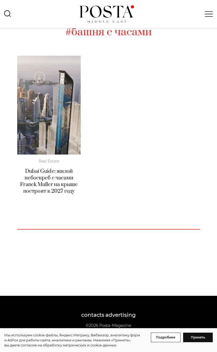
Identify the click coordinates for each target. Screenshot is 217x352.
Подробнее (165, 337)
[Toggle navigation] (207, 14)
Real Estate (49, 161)
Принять (198, 337)
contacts (92, 315)
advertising (120, 315)
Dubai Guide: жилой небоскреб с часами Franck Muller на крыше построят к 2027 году (49, 181)
